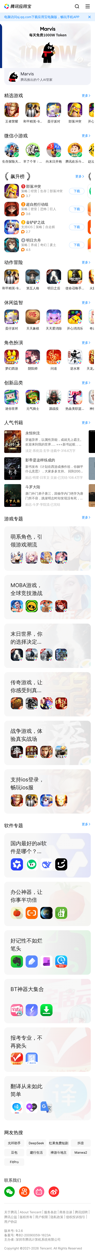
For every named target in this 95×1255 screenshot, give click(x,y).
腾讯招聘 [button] (81, 1212)
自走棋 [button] (50, 227)
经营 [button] (34, 191)
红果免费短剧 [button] (58, 1143)
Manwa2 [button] (80, 1152)
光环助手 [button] (14, 1143)
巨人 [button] (53, 209)
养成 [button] (34, 245)
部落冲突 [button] (56, 191)
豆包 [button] (14, 1152)
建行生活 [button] (36, 1152)
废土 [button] (53, 245)
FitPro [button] (14, 1162)
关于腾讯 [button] (10, 1212)
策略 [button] (24, 191)
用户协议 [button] (10, 1222)
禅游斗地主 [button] (59, 1152)
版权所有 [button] (26, 1217)
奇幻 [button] (43, 245)
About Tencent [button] (30, 1212)
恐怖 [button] (43, 209)
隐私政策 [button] (56, 1217)
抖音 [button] (81, 1143)
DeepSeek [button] (36, 1143)
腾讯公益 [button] (10, 1217)
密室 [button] (34, 209)
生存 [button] (43, 191)
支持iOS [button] (27, 227)
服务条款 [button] (50, 1212)
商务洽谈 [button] (65, 1212)
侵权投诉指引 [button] (75, 1217)
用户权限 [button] (41, 1217)
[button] (17, 6)
